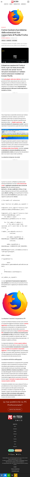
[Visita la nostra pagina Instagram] (15, 420)
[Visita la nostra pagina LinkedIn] (17, 420)
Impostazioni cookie (15, 470)
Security (3, 27)
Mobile (15, 431)
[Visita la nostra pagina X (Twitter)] (19, 420)
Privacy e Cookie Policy (15, 468)
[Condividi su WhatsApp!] (8, 475)
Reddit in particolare (17, 122)
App (15, 436)
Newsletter (18, 450)
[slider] (9, 62)
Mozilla (4, 40)
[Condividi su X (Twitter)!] (12, 475)
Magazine (15, 446)
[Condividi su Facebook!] (1, 475)
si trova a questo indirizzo (20, 343)
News (15, 426)
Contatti (15, 466)
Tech (15, 444)
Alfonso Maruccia (5, 38)
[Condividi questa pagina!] (15, 475)
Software (14, 40)
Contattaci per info (15, 409)
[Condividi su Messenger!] (5, 475)
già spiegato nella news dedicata (12, 79)
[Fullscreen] (27, 62)
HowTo (15, 441)
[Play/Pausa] (3, 62)
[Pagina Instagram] (28, 1)
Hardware (15, 428)
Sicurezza (9, 40)
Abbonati (11, 450)
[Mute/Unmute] (5, 62)
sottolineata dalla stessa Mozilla (9, 148)
